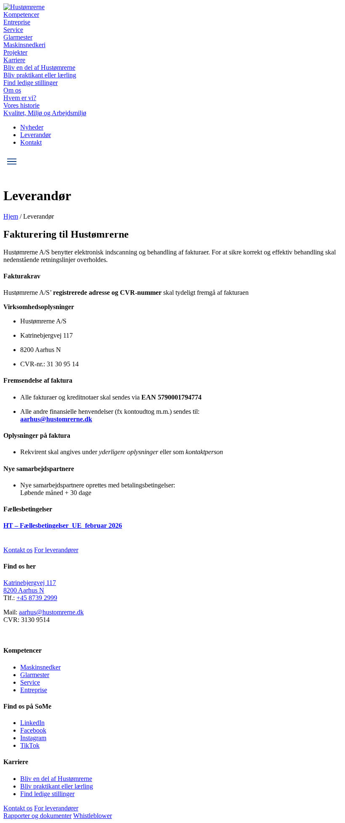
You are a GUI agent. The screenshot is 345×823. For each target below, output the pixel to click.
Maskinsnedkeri (24, 44)
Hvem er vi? (19, 97)
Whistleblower (92, 815)
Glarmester (17, 37)
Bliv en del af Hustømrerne (39, 67)
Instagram (33, 737)
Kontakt (31, 142)
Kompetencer (21, 14)
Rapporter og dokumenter (37, 815)
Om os (12, 90)
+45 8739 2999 (36, 597)
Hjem (10, 216)
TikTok (30, 745)
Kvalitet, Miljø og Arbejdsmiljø (44, 112)
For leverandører (56, 549)
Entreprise (16, 22)
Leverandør (35, 134)
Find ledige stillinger (30, 82)
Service (13, 29)
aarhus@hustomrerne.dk (56, 419)
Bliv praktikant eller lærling (39, 75)
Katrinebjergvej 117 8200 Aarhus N (29, 586)
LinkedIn (32, 722)
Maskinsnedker (40, 667)
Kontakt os (17, 549)
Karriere (14, 60)
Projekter (15, 52)
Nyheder (31, 127)
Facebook (33, 730)
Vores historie (21, 105)
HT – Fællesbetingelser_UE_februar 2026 (62, 525)
